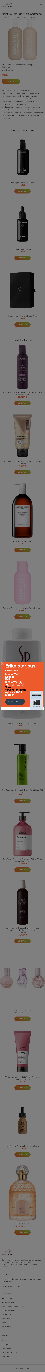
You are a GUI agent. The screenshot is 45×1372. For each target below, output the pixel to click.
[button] (15, 702)
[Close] (2, 663)
